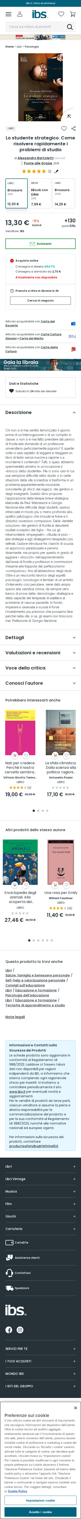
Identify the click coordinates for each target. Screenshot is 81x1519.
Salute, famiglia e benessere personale (37, 975)
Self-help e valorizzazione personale (35, 980)
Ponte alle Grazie (38, 163)
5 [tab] (47, 941)
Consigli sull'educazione (25, 985)
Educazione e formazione (36, 990)
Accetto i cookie (40, 1512)
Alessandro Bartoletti (36, 158)
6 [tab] (52, 941)
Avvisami (44, 243)
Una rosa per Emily (60, 893)
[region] (40, 1460)
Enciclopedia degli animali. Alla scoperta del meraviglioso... (20, 897)
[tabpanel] (40, 87)
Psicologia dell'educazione (27, 995)
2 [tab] (38, 811)
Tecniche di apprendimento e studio (35, 1005)
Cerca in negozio (40, 300)
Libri (8, 970)
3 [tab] (43, 811)
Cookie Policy (17, 1491)
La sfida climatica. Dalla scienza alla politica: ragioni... (60, 768)
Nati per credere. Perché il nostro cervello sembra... (20, 768)
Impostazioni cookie (40, 1500)
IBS (22, 231)
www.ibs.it (17, 1091)
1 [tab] (40, 118)
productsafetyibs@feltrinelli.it (33, 1146)
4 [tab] (47, 811)
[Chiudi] (76, 1408)
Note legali (15, 1017)
